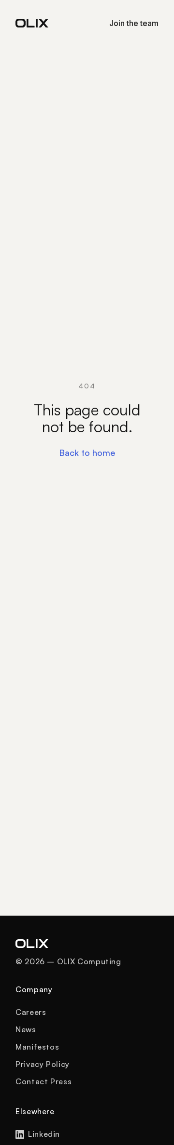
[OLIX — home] (31, 23)
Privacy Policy (42, 1064)
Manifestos (37, 1047)
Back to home (87, 452)
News (25, 1029)
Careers (30, 1012)
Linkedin (44, 1134)
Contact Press (43, 1081)
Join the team (134, 23)
